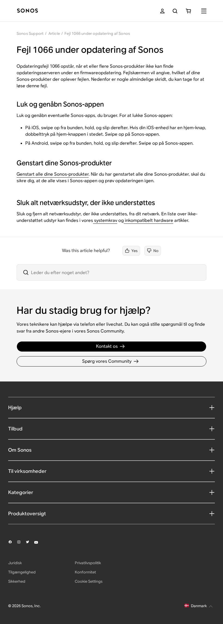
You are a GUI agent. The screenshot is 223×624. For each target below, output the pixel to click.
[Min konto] (162, 11)
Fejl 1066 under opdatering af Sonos (97, 33)
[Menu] (203, 11)
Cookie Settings (89, 581)
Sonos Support (30, 33)
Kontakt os (107, 346)
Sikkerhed (16, 581)
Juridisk (15, 562)
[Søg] (175, 11)
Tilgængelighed (22, 572)
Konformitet (85, 572)
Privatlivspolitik (88, 562)
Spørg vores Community (107, 361)
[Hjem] (27, 11)
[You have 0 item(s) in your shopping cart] (188, 11)
